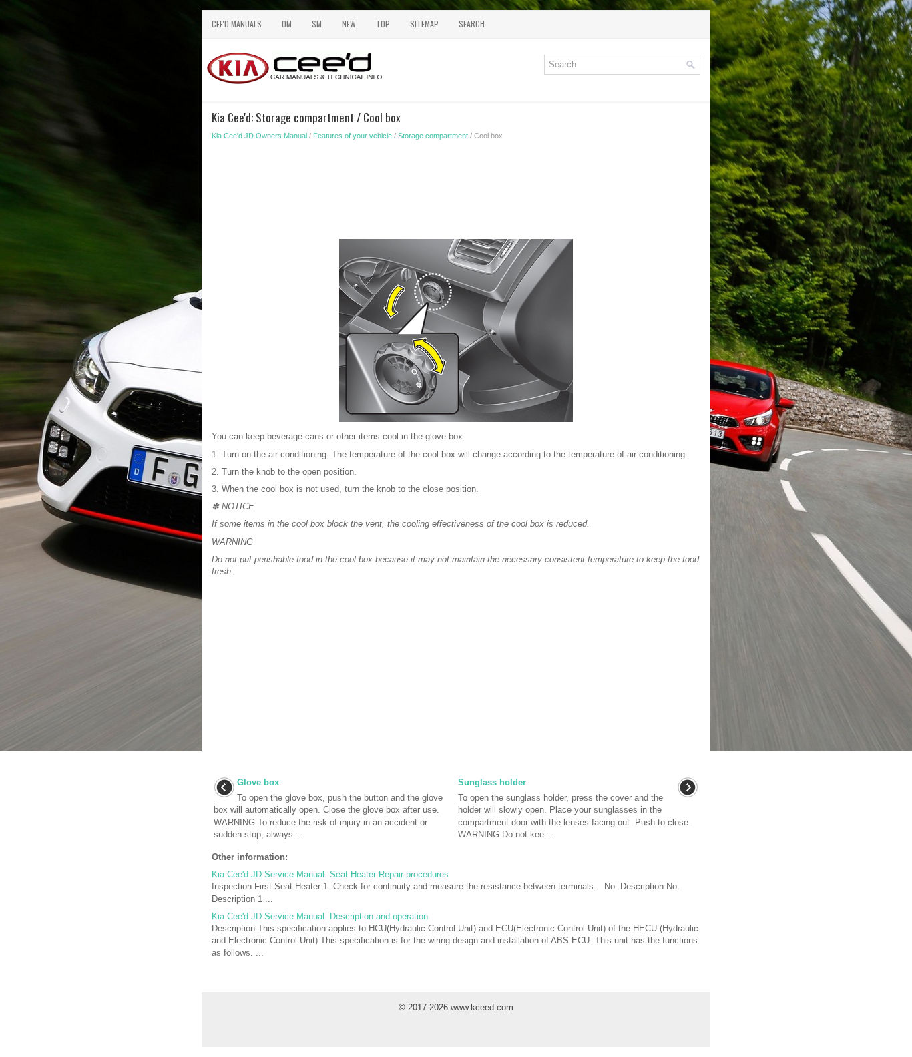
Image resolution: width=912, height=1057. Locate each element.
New (349, 23)
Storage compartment (433, 136)
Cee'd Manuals (237, 23)
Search (472, 23)
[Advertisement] (456, 194)
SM (317, 23)
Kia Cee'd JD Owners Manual (259, 136)
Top (383, 23)
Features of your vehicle (352, 136)
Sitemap (424, 23)
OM (287, 23)
